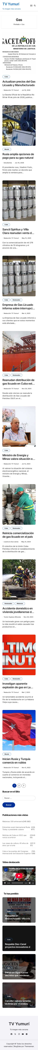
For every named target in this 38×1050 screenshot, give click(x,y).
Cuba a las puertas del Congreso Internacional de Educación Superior (16, 852)
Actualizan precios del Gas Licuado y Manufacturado (18, 83)
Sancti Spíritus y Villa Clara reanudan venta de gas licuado (17, 233)
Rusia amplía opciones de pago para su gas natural (18, 156)
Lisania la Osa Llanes (11, 542)
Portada (17, 24)
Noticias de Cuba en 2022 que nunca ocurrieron (14, 836)
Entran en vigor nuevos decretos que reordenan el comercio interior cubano (18, 975)
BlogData (17, 1046)
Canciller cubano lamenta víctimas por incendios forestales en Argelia (18, 1004)
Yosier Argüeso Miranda (12, 617)
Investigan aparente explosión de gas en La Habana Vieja (16, 687)
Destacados (16, 300)
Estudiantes (8, 163)
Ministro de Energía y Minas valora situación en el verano (18, 459)
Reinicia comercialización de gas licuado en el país (18, 534)
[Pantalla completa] (33, 883)
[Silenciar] (30, 883)
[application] (19, 875)
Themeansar (29, 1046)
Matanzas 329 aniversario (12, 821)
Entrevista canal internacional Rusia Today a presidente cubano (16, 828)
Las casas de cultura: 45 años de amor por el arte (15, 844)
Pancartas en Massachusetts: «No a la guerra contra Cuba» (17, 918)
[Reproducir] (5, 883)
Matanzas (20, 603)
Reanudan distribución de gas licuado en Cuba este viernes (18, 383)
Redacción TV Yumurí (11, 90)
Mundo (7, 149)
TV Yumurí (10, 4)
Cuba (6, 76)
